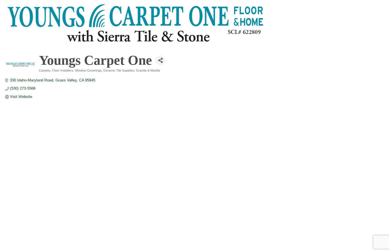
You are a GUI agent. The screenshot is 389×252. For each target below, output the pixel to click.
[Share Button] (160, 60)
